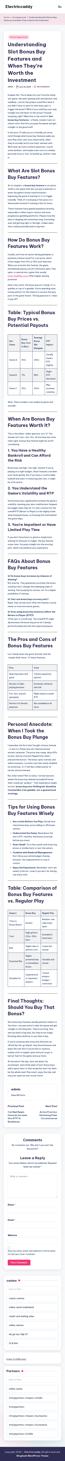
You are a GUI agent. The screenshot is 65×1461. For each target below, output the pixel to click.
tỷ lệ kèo (13, 1343)
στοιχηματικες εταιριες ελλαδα (25, 1397)
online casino (15, 1388)
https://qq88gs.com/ (18, 276)
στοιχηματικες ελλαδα (21, 1433)
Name (12, 1204)
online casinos (16, 1325)
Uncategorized (18, 37)
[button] (18, 1095)
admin (15, 1089)
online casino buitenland (21, 1307)
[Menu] (59, 6)
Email (11, 1220)
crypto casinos (16, 1298)
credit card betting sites (21, 1316)
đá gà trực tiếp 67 (18, 1334)
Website (12, 1235)
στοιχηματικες (16, 1406)
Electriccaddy (18, 6)
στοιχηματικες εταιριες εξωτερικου (28, 1415)
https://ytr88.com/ (16, 1359)
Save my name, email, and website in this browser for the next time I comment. (32, 1252)
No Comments (43, 87)
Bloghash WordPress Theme (32, 1455)
